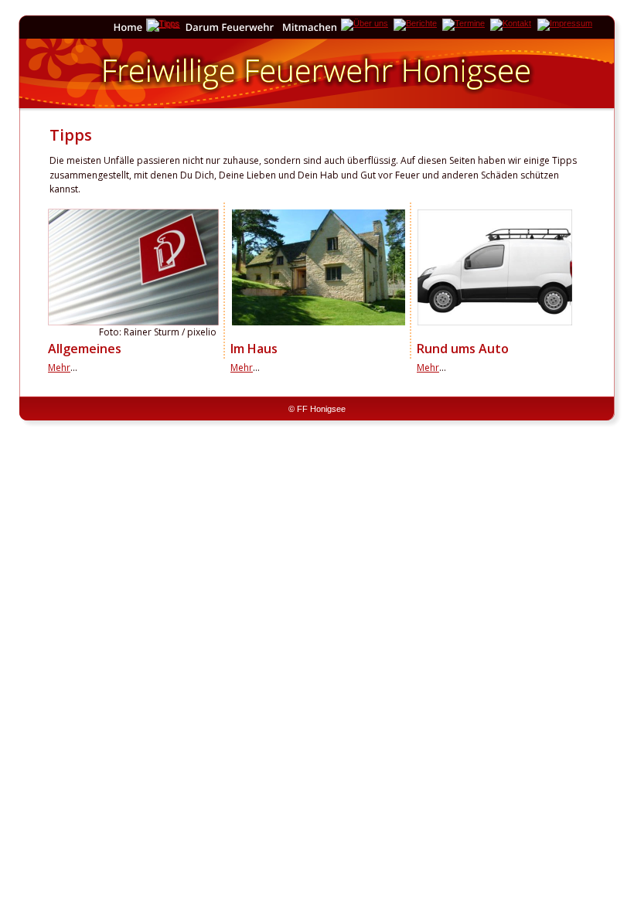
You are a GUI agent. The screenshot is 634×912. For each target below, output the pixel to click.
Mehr (59, 367)
